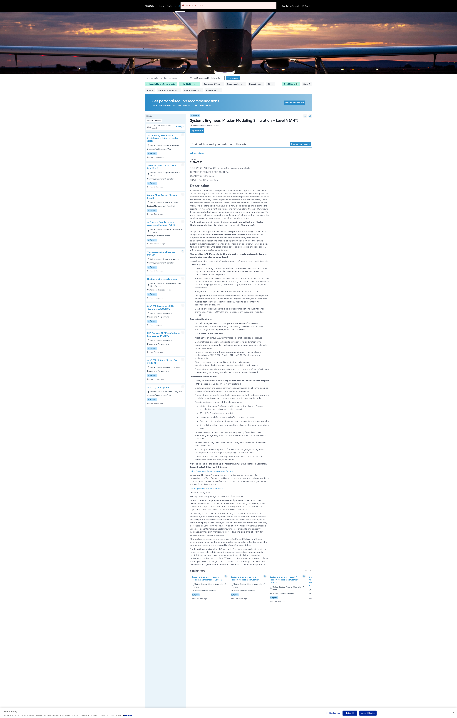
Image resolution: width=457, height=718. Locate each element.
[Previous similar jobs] (306, 570)
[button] (189, 84)
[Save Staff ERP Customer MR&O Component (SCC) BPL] (182, 305)
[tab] (198, 153)
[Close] (453, 712)
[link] (150, 6)
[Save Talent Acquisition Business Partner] (182, 251)
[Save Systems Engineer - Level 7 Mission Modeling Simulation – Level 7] (304, 576)
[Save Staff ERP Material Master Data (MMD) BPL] (182, 359)
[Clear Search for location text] (222, 78)
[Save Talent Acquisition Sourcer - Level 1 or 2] (182, 164)
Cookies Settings (333, 713)
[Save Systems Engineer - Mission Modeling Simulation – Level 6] (226, 576)
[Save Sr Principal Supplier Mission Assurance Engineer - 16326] (182, 221)
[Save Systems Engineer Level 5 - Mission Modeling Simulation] (265, 576)
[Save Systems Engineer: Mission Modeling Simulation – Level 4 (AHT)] (182, 134)
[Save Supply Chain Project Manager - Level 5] (182, 194)
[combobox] (166, 78)
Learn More (127, 715)
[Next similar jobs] (310, 570)
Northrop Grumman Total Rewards (206, 488)
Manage (180, 127)
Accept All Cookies (368, 713)
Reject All (350, 713)
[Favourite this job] (305, 116)
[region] (228, 713)
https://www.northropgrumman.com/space (211, 471)
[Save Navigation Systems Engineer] (182, 278)
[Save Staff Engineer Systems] (182, 386)
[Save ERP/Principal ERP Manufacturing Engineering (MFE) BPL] (182, 332)
